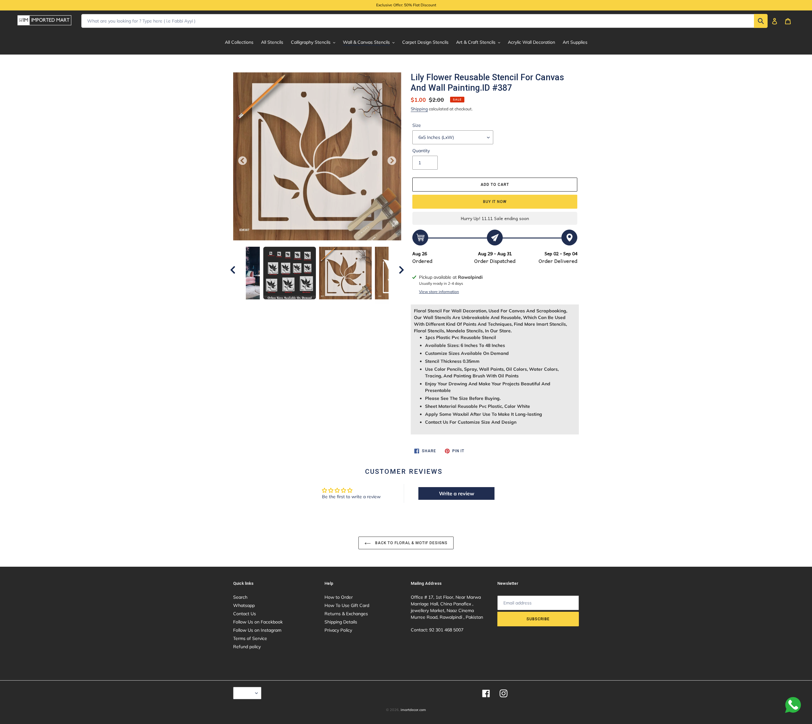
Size (416, 125)
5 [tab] (322, 310)
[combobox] (424, 21)
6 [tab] (331, 310)
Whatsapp (244, 605)
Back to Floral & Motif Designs (411, 543)
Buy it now (495, 201)
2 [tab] (293, 310)
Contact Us (244, 613)
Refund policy (247, 646)
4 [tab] (312, 310)
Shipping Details (340, 622)
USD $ (245, 693)
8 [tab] (350, 310)
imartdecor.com (413, 710)
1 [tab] (284, 310)
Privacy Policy (338, 630)
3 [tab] (303, 310)
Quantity (421, 150)
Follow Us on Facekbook (258, 622)
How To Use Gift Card (346, 605)
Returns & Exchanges (346, 613)
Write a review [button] (456, 493)
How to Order (338, 597)
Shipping (419, 108)
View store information (439, 291)
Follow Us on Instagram (257, 630)
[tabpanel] (345, 273)
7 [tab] (341, 310)
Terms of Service (250, 638)
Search (240, 597)
